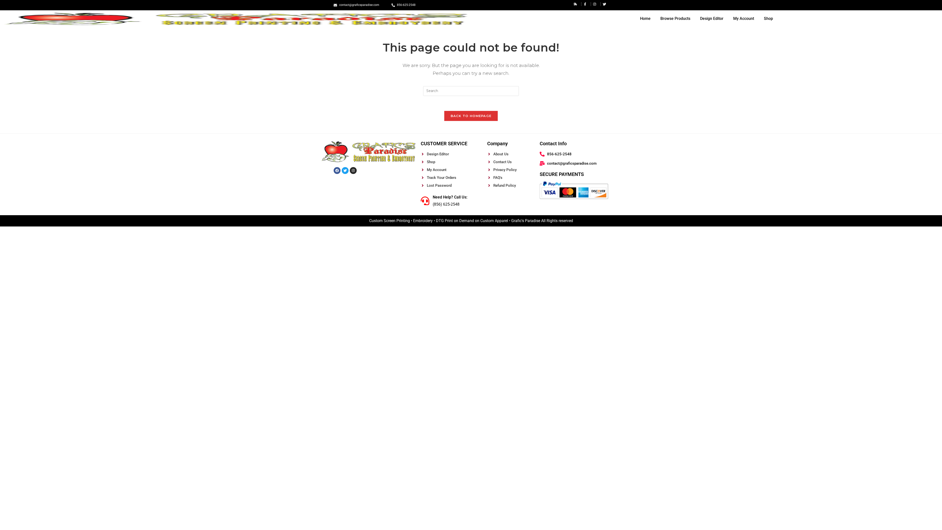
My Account (743, 18)
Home (645, 18)
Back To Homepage (471, 116)
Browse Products (675, 18)
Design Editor (711, 18)
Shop (768, 18)
